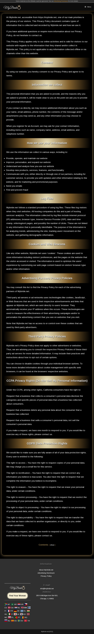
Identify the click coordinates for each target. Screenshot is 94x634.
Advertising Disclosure (61, 1)
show (52, 545)
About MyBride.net (46, 570)
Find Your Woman (17, 596)
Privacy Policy (46, 576)
